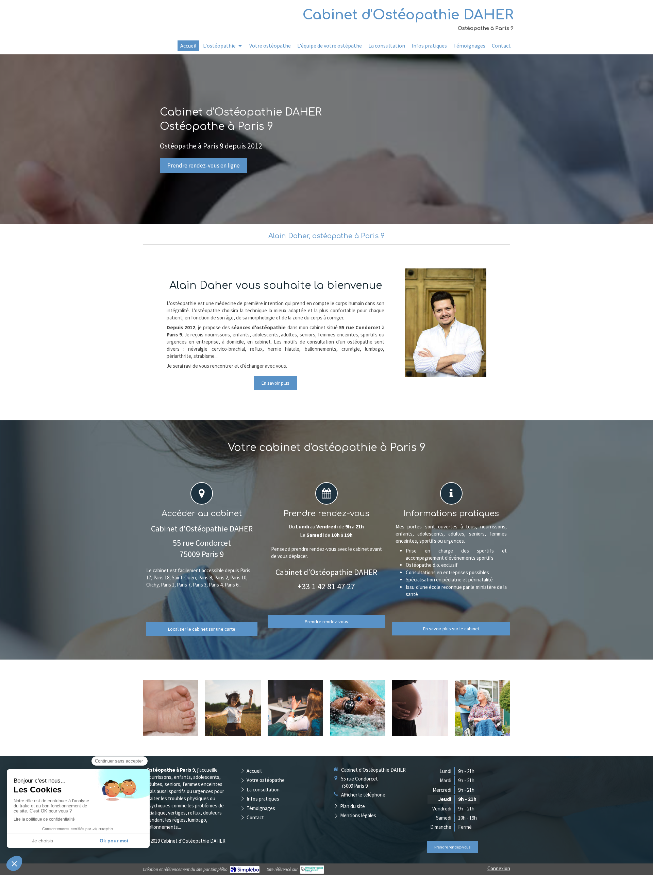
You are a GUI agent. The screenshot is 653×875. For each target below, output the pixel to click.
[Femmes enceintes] (420, 708)
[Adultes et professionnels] (295, 708)
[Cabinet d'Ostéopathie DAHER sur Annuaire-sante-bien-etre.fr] (312, 869)
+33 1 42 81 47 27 (326, 586)
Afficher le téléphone (363, 794)
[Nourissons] (170, 708)
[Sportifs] (357, 708)
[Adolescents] (233, 708)
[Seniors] (482, 708)
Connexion (498, 868)
